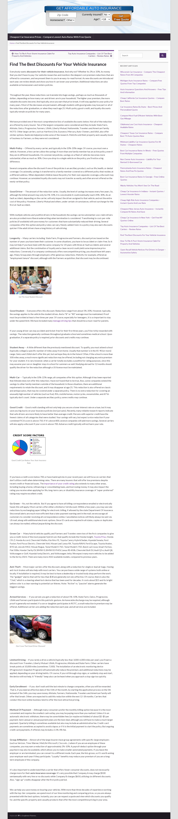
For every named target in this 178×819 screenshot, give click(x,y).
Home (12, 43)
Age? (97, 19)
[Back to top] (171, 812)
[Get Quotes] (121, 17)
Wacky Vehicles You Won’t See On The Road (139, 185)
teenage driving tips (62, 320)
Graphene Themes (29, 816)
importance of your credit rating (59, 483)
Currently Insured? (92, 14)
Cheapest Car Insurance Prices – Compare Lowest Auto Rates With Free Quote (50, 37)
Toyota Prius (100, 536)
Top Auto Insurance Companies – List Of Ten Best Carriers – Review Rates (90, 54)
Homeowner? (57, 20)
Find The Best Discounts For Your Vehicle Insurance (142, 235)
